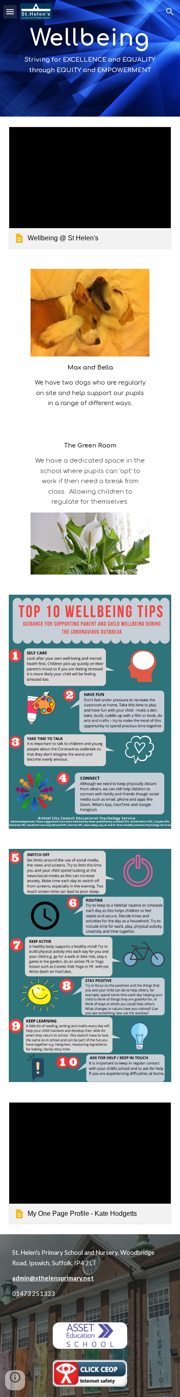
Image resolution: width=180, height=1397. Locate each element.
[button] (10, 11)
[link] (90, 188)
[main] (90, 58)
